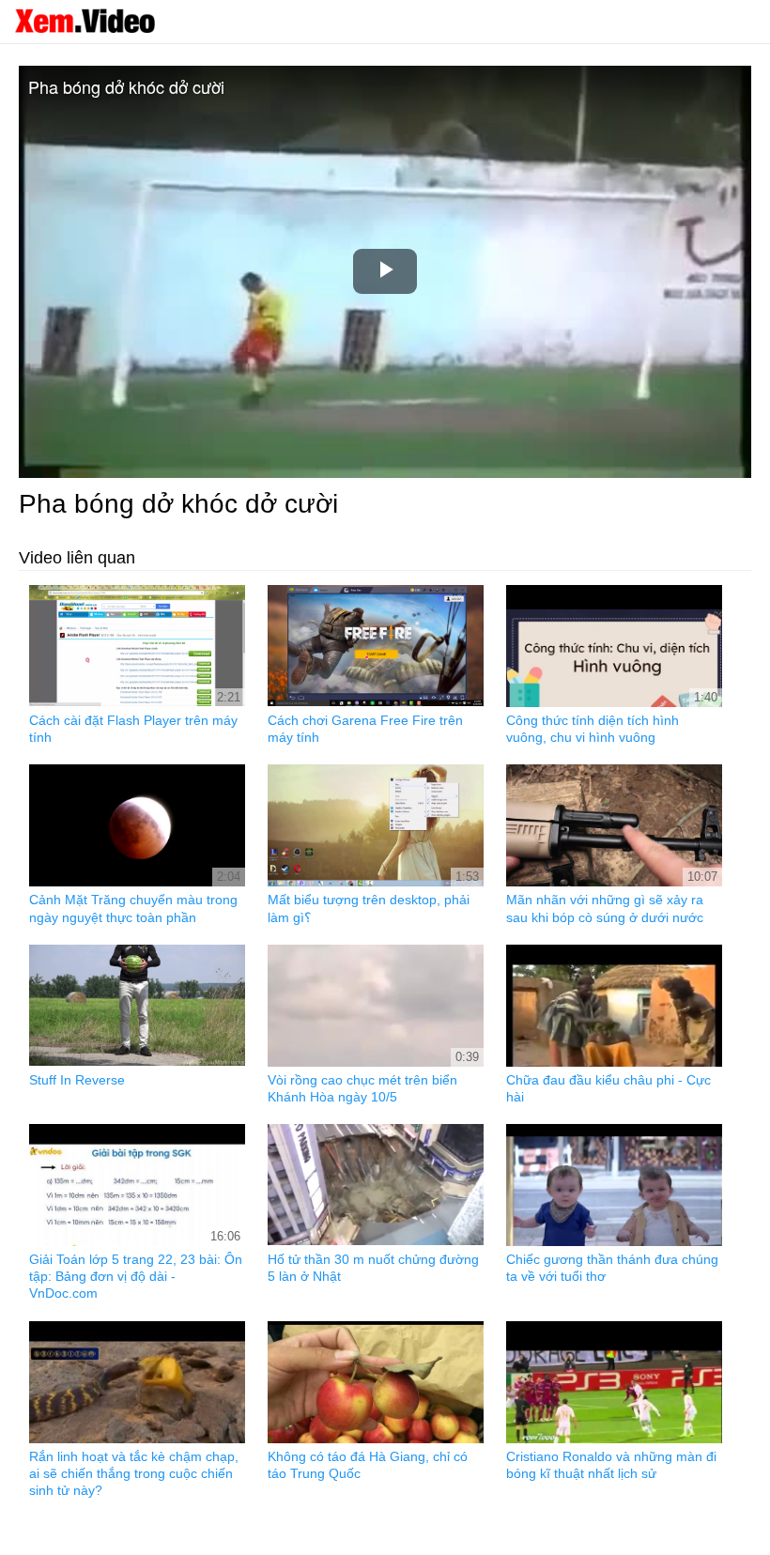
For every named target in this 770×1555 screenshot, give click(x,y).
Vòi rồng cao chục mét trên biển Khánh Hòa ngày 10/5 (362, 1088)
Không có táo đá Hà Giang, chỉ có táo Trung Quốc (368, 1465)
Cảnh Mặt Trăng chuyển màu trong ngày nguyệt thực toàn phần (133, 908)
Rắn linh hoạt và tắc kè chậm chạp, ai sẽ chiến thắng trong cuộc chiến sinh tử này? (134, 1473)
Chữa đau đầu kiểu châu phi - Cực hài (608, 1088)
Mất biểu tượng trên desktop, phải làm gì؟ (369, 908)
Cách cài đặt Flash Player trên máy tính (133, 729)
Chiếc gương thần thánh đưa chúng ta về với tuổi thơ (612, 1268)
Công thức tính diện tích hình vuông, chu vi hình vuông (592, 729)
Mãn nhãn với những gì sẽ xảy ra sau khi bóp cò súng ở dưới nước (604, 908)
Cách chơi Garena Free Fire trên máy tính (365, 729)
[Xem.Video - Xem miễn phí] (84, 21)
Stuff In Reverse (77, 1079)
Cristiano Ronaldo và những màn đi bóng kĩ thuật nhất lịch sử (611, 1465)
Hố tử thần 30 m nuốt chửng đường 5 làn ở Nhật (373, 1268)
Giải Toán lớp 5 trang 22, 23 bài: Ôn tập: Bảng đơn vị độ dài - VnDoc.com (135, 1276)
